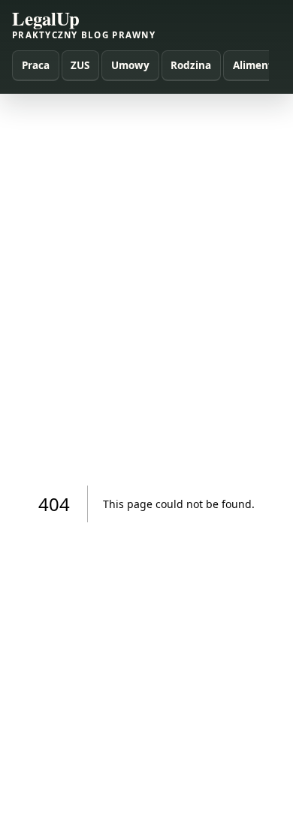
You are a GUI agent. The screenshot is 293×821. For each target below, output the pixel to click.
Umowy (130, 65)
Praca (36, 65)
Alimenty (256, 65)
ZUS (80, 65)
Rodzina (191, 65)
